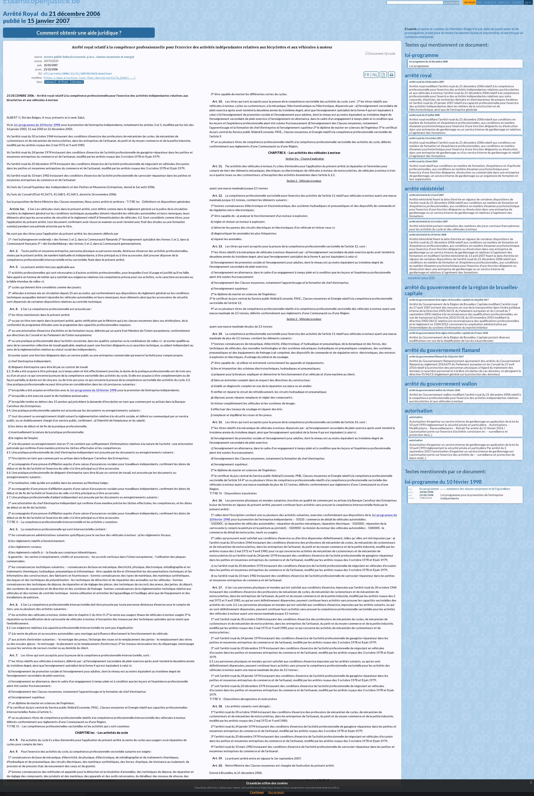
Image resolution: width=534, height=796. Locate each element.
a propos (490, 2)
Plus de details (276, 792)
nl (530, 2)
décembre (71, 13)
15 (30, 20)
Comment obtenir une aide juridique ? (79, 33)
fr (526, 2)
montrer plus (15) (421, 278)
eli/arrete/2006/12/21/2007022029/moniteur (78, 73)
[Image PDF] (383, 74)
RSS (479, 2)
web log (504, 2)
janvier (45, 20)
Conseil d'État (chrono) (64, 82)
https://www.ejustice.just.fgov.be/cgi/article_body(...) (90, 77)
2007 (63, 20)
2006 (93, 13)
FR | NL (371, 74)
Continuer (257, 792)
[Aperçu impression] (391, 74)
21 (52, 13)
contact (517, 2)
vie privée (469, 2)
